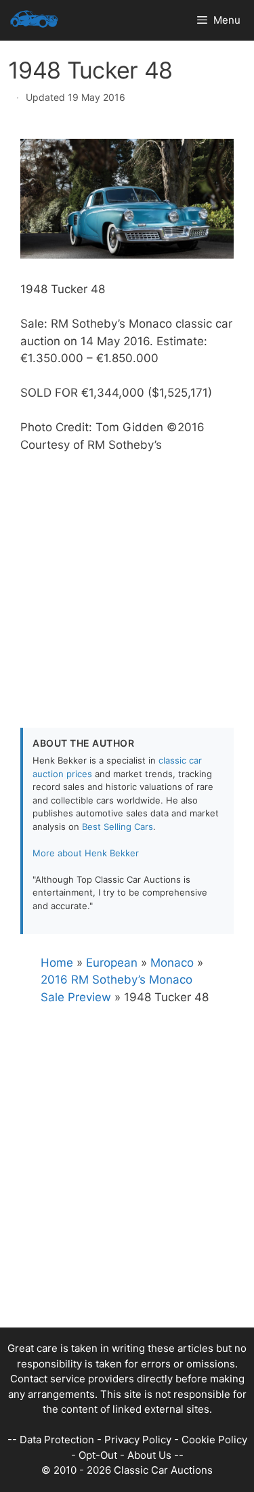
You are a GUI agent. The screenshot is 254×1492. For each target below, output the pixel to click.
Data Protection (57, 1439)
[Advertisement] (127, 580)
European (111, 962)
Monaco (172, 962)
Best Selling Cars (117, 826)
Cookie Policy (214, 1439)
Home (57, 962)
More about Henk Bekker (86, 853)
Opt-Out (98, 1455)
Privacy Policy (137, 1439)
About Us (149, 1455)
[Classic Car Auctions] (34, 20)
